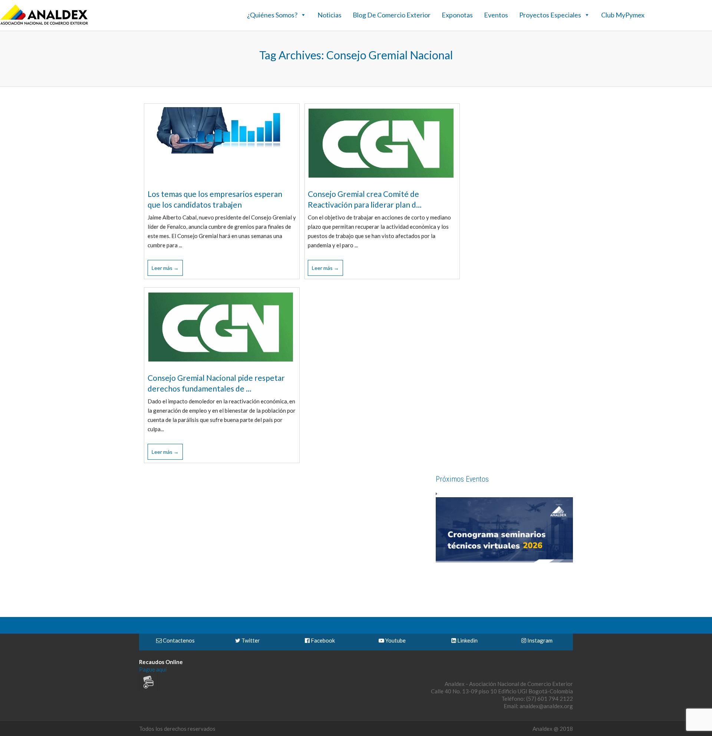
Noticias (329, 15)
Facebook (322, 640)
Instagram (539, 640)
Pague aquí (153, 669)
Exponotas (457, 15)
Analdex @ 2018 (553, 728)
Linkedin (467, 640)
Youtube (395, 640)
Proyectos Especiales (550, 15)
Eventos (496, 15)
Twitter (250, 640)
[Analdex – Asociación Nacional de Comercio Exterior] (44, 23)
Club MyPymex (623, 15)
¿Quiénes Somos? (272, 15)
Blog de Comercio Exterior (392, 15)
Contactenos (178, 640)
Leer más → (165, 268)
